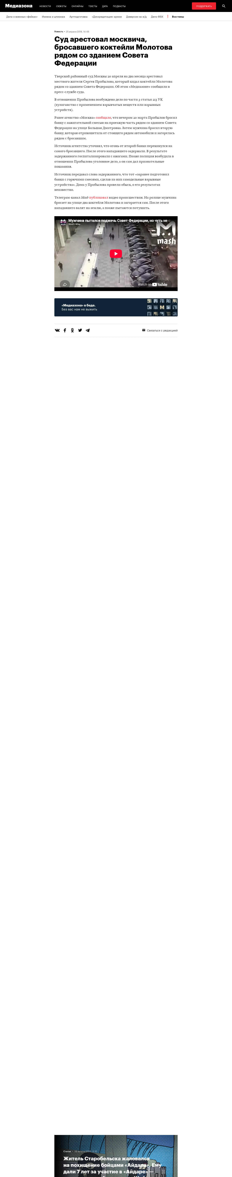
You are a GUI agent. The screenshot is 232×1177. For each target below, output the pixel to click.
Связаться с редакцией (162, 330)
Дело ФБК (157, 16)
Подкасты (119, 6)
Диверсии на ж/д (136, 16)
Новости (45, 6)
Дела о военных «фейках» (22, 16)
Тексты (92, 6)
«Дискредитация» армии (107, 16)
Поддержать (204, 6)
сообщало (103, 117)
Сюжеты (61, 6)
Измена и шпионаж (53, 16)
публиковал (98, 197)
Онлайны (78, 6)
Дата (105, 6)
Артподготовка (78, 16)
